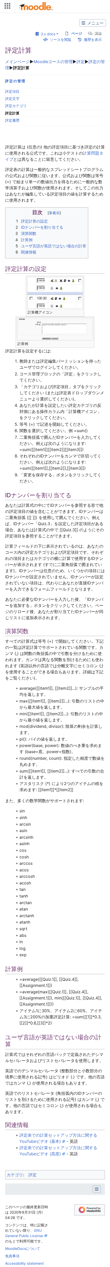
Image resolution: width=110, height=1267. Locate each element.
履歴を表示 (93, 39)
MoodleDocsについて (22, 1248)
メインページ (17, 61)
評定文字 (12, 98)
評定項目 (12, 91)
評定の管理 (15, 81)
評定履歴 (12, 120)
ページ (76, 33)
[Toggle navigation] (6, 7)
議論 (98, 33)
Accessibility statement (24, 1263)
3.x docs (47, 34)
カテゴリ (15, 1174)
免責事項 (12, 1256)
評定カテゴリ (16, 105)
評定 (80, 61)
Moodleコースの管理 (53, 61)
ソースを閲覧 (60, 39)
